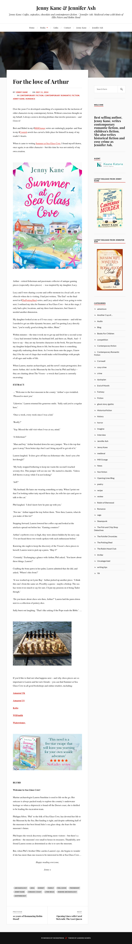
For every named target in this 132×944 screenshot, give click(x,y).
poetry (100, 484)
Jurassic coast (35, 892)
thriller (100, 555)
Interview (101, 435)
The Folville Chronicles (107, 536)
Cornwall (101, 361)
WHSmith (18, 715)
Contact (67, 27)
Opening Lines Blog (105, 478)
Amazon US (19, 700)
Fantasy (100, 392)
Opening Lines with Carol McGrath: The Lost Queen (69, 917)
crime (99, 373)
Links (55, 27)
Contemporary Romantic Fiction (62, 95)
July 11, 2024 (42, 92)
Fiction (100, 398)
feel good (61, 888)
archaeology (21, 888)
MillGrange (40, 128)
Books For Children (105, 333)
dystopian (101, 379)
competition (102, 339)
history (100, 416)
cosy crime (101, 367)
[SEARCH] (121, 89)
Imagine (100, 429)
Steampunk (102, 521)
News (99, 465)
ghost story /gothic (105, 404)
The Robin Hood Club (106, 548)
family (51, 888)
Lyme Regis (49, 892)
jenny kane (19, 892)
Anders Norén (84, 938)
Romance (30, 99)
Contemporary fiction (32, 95)
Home (32, 27)
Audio (100, 321)
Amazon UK (19, 693)
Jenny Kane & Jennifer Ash (66, 8)
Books (43, 27)
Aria (32, 888)
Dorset (41, 888)
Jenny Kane (81, 27)
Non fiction (102, 472)
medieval (101, 453)
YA (98, 573)
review (100, 496)
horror (100, 422)
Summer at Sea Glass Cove (48, 143)
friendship (74, 888)
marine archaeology (67, 892)
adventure (101, 309)
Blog (99, 327)
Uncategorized (103, 561)
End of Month (103, 385)
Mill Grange (102, 459)
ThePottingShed (29, 300)
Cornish (23, 132)
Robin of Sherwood (105, 502)
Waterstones (19, 722)
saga (99, 515)
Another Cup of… (105, 315)
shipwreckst (20, 896)
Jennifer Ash (97, 27)
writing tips (102, 567)
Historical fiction (104, 410)
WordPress (58, 938)
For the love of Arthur (41, 81)
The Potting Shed (104, 542)
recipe (100, 490)
